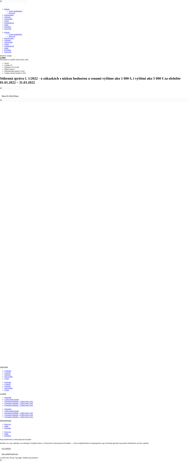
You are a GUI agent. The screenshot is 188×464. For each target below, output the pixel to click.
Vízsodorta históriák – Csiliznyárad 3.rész (18, 405)
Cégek (6, 21)
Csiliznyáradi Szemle (11, 399)
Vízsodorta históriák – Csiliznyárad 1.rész (18, 401)
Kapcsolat (7, 29)
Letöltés (3, 58)
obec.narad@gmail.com (10, 454)
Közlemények (9, 23)
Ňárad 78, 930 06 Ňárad (10, 96)
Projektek (7, 27)
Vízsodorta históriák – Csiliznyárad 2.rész (18, 403)
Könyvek (12, 13)
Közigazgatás (9, 15)
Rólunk (6, 9)
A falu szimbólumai (15, 11)
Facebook (7, 371)
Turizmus (7, 17)
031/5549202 (6, 449)
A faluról (7, 373)
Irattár (6, 25)
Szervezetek (8, 19)
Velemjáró (7, 397)
